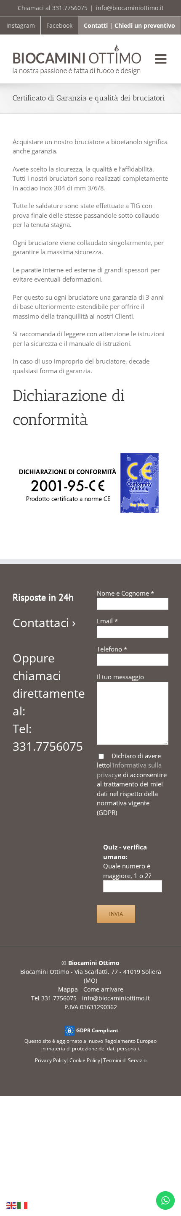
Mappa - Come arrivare (90, 989)
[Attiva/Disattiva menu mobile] (161, 59)
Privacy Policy (51, 1060)
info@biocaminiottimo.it (130, 8)
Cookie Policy (84, 1060)
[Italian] (22, 1205)
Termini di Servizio (124, 1060)
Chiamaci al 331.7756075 (53, 8)
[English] (11, 1205)
